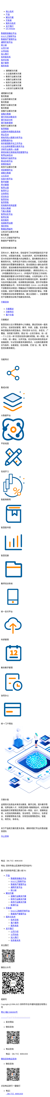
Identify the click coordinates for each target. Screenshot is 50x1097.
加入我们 (14, 937)
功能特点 (10, 312)
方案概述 (10, 309)
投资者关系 (15, 940)
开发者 (9, 20)
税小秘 (14, 890)
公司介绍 (14, 932)
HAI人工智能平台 (18, 881)
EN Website (10, 29)
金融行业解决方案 (18, 896)
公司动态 (14, 934)
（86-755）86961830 (14, 1094)
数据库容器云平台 (18, 878)
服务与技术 (11, 23)
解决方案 (10, 17)
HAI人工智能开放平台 (20, 911)
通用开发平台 (16, 887)
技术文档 (14, 920)
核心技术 (10, 11)
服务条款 (14, 926)
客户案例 (14, 923)
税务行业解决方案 (18, 899)
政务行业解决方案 (18, 902)
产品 (8, 14)
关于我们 (10, 26)
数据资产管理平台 (18, 884)
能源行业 (14, 905)
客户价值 (10, 315)
